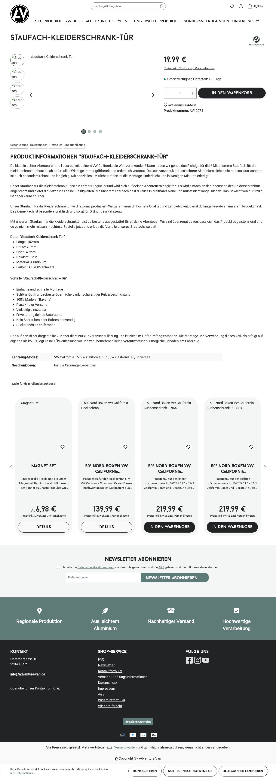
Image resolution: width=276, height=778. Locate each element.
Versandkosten (125, 747)
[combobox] (124, 6)
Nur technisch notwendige (190, 771)
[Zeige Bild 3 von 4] (94, 131)
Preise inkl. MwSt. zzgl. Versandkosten (189, 68)
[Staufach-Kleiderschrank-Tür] (92, 94)
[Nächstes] (153, 95)
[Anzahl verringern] (168, 93)
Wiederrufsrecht (110, 706)
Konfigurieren (145, 771)
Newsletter (106, 665)
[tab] (19, 145)
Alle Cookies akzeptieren (243, 771)
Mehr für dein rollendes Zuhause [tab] (33, 383)
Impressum (106, 688)
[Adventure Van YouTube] (206, 660)
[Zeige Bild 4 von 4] (100, 131)
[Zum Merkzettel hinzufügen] (62, 447)
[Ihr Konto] (240, 6)
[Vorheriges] (31, 95)
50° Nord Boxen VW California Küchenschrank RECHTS (232, 469)
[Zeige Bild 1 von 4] (83, 131)
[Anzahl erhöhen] (193, 93)
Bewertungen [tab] (39, 145)
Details (43, 527)
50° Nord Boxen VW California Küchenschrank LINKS (169, 469)
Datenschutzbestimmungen (96, 567)
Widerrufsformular (111, 700)
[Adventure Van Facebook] (190, 660)
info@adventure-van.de (27, 674)
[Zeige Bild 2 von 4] (89, 131)
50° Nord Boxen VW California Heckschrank (106, 469)
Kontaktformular (47, 688)
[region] (83, 94)
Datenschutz (107, 683)
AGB (161, 567)
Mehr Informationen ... (23, 772)
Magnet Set (43, 466)
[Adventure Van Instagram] (198, 660)
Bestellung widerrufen (138, 721)
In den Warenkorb (232, 93)
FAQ (101, 659)
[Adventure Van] (256, 40)
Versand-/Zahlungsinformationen (123, 677)
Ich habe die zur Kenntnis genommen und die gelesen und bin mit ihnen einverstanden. (140, 567)
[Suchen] (161, 6)
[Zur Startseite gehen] (19, 14)
